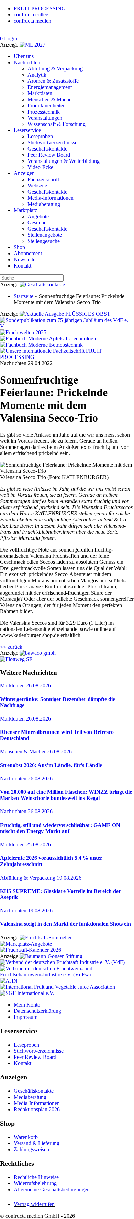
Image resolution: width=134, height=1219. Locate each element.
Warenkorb (26, 1137)
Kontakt (22, 266)
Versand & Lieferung (36, 1143)
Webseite (37, 186)
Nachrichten (27, 62)
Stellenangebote (44, 235)
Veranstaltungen (44, 118)
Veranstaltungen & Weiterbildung (63, 161)
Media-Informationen (50, 198)
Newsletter (25, 259)
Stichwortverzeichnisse (52, 142)
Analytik (36, 75)
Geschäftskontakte (47, 149)
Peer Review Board (48, 155)
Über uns (24, 56)
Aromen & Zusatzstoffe (53, 81)
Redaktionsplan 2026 (37, 1109)
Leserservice (27, 130)
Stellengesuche (43, 241)
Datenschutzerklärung (37, 1011)
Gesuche (36, 222)
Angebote (38, 216)
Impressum (25, 1017)
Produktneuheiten (46, 105)
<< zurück (11, 647)
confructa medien (32, 21)
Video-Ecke (40, 167)
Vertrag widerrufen (34, 1204)
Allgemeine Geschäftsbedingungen (52, 1189)
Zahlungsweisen (31, 1149)
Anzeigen (24, 173)
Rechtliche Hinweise (36, 1177)
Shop (19, 247)
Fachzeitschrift (43, 179)
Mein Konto (27, 1005)
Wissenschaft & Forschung (56, 124)
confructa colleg (31, 14)
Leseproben (40, 136)
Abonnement (28, 253)
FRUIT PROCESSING (40, 8)
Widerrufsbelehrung (35, 1183)
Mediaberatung (43, 204)
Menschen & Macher (50, 99)
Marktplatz (25, 210)
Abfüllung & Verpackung (55, 69)
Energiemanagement (49, 87)
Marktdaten (39, 93)
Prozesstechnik (43, 112)
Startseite (23, 296)
